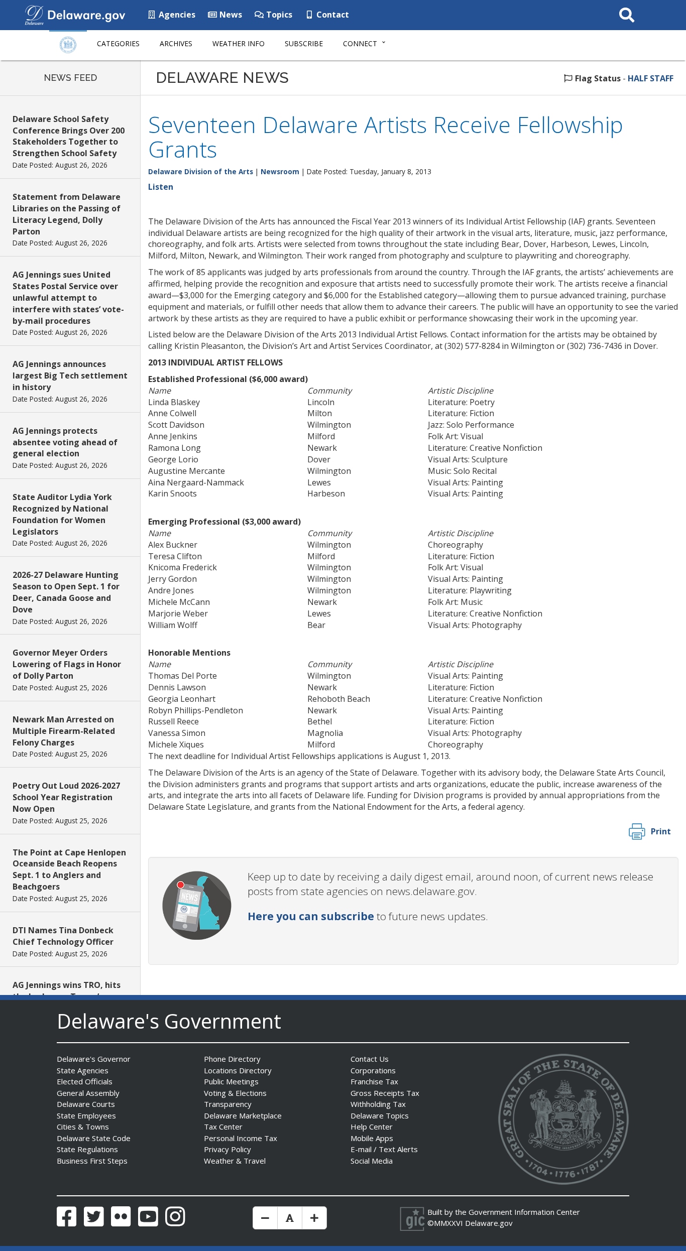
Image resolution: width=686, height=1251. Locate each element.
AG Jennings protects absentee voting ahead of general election (65, 442)
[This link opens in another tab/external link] (34, 14)
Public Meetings (231, 1081)
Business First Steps (92, 1161)
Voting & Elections (235, 1093)
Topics (278, 14)
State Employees (86, 1115)
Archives (176, 43)
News (229, 14)
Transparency (228, 1104)
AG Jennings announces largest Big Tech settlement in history (70, 375)
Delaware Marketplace (243, 1115)
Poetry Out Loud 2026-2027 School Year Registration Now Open (66, 797)
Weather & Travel (235, 1161)
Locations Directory (238, 1070)
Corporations (373, 1070)
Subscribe (304, 43)
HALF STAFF (650, 78)
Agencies (176, 14)
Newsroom (280, 171)
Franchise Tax (374, 1081)
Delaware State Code (94, 1138)
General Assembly (88, 1093)
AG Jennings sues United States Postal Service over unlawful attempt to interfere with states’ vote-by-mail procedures (68, 297)
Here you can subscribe (311, 916)
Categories (118, 43)
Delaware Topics (380, 1115)
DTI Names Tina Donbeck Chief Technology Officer (63, 936)
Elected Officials (84, 1081)
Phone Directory (232, 1059)
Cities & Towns (83, 1126)
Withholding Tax (378, 1104)
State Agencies (82, 1070)
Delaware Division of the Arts (200, 171)
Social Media (372, 1161)
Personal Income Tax (240, 1138)
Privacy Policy (227, 1149)
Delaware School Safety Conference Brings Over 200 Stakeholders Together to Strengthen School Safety (69, 136)
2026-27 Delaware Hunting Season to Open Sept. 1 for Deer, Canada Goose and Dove (66, 592)
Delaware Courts (86, 1104)
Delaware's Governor (94, 1059)
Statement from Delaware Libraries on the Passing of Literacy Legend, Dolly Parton (67, 214)
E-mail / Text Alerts (384, 1149)
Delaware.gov (489, 1223)
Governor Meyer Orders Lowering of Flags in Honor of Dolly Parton (67, 664)
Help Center (372, 1126)
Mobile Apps (372, 1138)
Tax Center (223, 1126)
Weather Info (238, 43)
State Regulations (87, 1149)
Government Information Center (524, 1212)
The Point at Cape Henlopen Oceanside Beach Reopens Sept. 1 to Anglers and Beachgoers (69, 870)
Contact (331, 14)
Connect (360, 43)
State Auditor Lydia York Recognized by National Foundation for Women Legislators (62, 514)
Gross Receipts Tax (385, 1093)
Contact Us (370, 1059)
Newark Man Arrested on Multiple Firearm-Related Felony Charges (64, 731)
